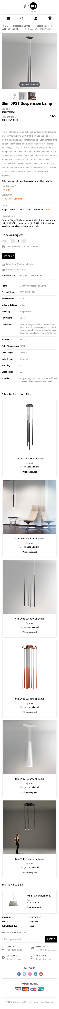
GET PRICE (8, 256)
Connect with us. (14, 959)
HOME (5, 26)
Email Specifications (16, 269)
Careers (34, 921)
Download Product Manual (19, 264)
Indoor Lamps (42, 26)
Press (5, 921)
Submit (51, 939)
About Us (6, 917)
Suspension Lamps (11, 29)
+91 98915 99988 (14, 950)
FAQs (32, 926)
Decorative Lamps (21, 26)
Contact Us (35, 917)
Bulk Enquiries (9, 926)
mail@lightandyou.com (46, 950)
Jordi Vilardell (8, 112)
